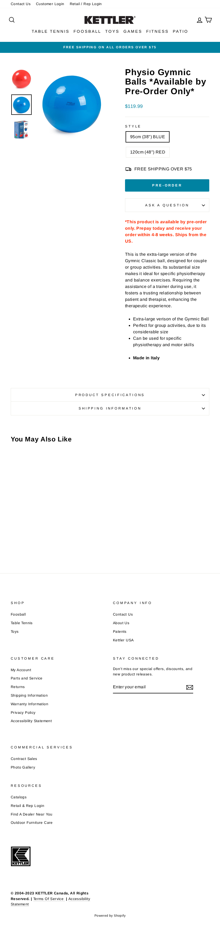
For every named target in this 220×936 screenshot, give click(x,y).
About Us (121, 623)
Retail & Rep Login (27, 806)
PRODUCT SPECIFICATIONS (110, 395)
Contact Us (21, 4)
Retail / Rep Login (86, 4)
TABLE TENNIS (50, 31)
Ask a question (167, 205)
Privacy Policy (23, 713)
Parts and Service (27, 678)
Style (133, 126)
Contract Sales (24, 759)
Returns (18, 687)
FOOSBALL (87, 31)
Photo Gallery (23, 767)
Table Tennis (22, 623)
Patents (120, 632)
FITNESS (157, 31)
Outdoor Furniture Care (32, 823)
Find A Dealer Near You (32, 814)
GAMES (132, 31)
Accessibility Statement (31, 721)
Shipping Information (29, 695)
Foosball (18, 614)
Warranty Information (29, 704)
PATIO (180, 31)
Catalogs (19, 797)
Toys (15, 632)
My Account (21, 670)
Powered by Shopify (110, 915)
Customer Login (50, 4)
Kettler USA (123, 640)
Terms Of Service (49, 899)
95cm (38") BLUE (147, 136)
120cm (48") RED (147, 152)
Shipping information (110, 408)
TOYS (112, 31)
